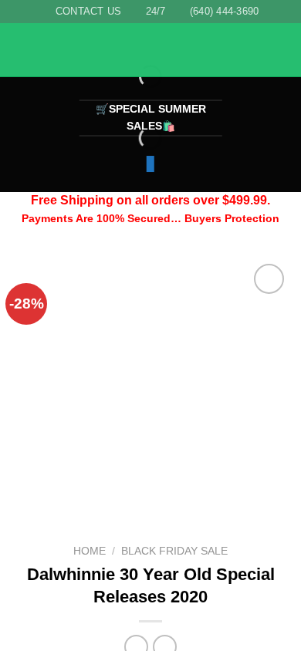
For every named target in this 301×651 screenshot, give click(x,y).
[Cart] (281, 50)
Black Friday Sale (174, 551)
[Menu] (21, 50)
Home (89, 551)
